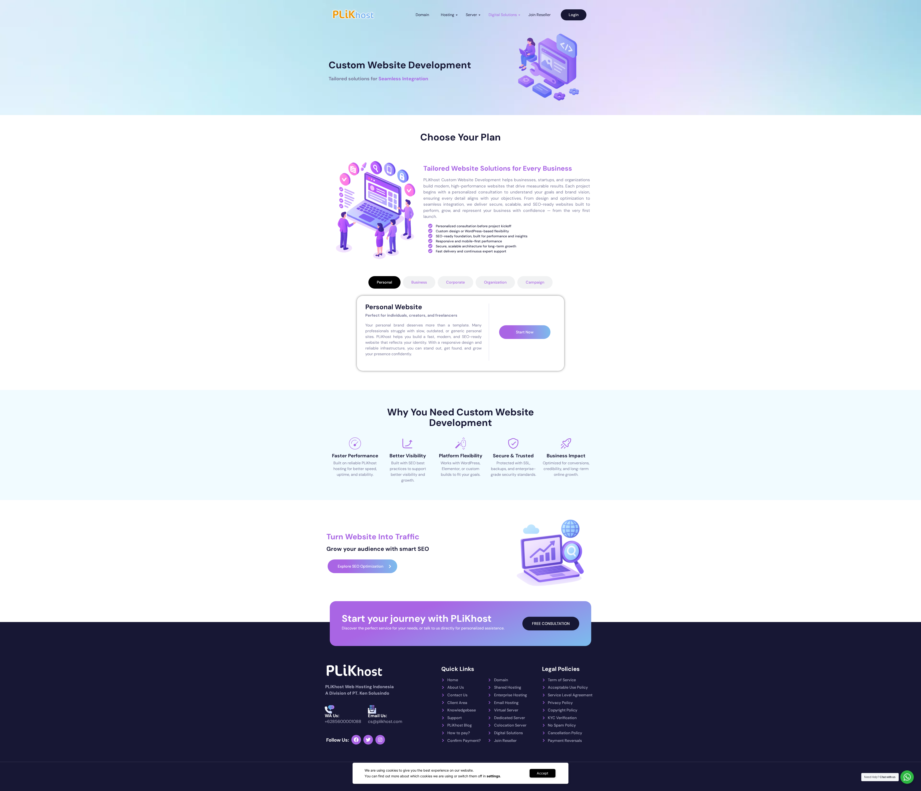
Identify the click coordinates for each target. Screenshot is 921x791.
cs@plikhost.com (385, 721)
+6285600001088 (343, 721)
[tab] (384, 282)
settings (493, 776)
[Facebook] (356, 739)
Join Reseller (539, 14)
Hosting (447, 14)
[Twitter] (368, 739)
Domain (422, 14)
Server (471, 14)
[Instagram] (380, 739)
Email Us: (377, 716)
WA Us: (332, 716)
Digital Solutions (503, 14)
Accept (542, 773)
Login (574, 14)
